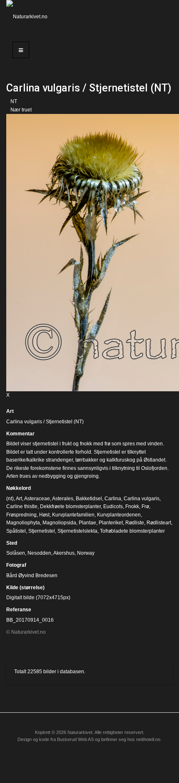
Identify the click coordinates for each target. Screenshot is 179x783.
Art (10, 411)
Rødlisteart (159, 523)
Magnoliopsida (59, 523)
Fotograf (16, 565)
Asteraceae (37, 498)
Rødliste (134, 523)
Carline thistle (21, 506)
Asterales (62, 498)
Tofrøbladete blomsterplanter (132, 531)
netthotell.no (148, 739)
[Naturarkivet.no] (29, 16)
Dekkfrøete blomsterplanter (70, 506)
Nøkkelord (18, 488)
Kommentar (20, 434)
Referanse (18, 610)
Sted (11, 543)
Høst (44, 515)
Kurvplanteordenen (119, 515)
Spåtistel (16, 531)
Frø (145, 506)
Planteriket (111, 523)
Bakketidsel (89, 498)
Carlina (112, 498)
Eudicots (113, 506)
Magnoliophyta (23, 523)
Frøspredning (21, 515)
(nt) (10, 498)
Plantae (87, 523)
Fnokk (132, 506)
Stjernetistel (41, 531)
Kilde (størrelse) (25, 587)
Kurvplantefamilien (73, 515)
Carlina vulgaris (141, 498)
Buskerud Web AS (75, 739)
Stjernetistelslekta (77, 531)
